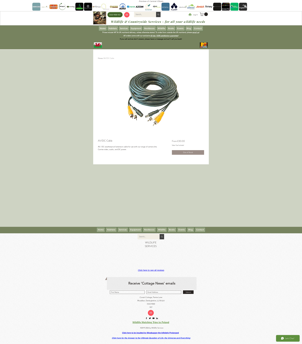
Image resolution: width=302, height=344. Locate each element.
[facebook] (146, 318)
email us (195, 32)
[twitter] (150, 318)
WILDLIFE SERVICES (151, 244)
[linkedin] (157, 318)
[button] (204, 14)
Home (100, 58)
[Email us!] (151, 313)
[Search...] (158, 14)
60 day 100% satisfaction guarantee (164, 35)
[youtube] (153, 318)
